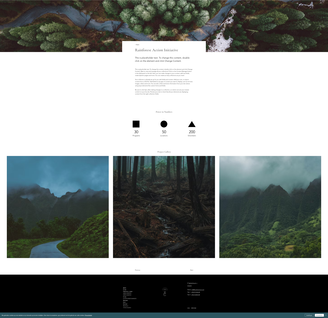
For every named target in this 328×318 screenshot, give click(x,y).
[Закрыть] (326, 315)
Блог (124, 302)
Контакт (125, 304)
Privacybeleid (88, 315)
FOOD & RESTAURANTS (126, 298)
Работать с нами (126, 291)
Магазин (125, 300)
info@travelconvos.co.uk (197, 289)
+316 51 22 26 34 (195, 292)
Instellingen (309, 315)
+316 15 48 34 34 (195, 294)
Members (125, 306)
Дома (124, 288)
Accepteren (319, 315)
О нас (124, 289)
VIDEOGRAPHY (126, 293)
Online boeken (126, 307)
